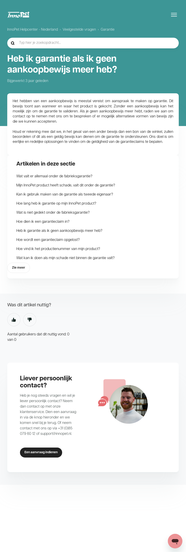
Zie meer (18, 268)
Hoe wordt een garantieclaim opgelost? (48, 240)
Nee (29, 319)
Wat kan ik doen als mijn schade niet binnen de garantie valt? (65, 258)
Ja (13, 319)
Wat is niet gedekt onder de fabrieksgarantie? (53, 213)
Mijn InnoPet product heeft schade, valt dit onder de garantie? (65, 185)
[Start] (18, 14)
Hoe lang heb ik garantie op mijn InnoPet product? (56, 203)
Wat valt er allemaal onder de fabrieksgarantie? (54, 176)
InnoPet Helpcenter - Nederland (32, 30)
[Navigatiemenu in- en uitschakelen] (174, 15)
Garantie (108, 30)
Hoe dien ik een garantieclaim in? (42, 222)
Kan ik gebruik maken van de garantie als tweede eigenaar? (64, 194)
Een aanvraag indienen (41, 452)
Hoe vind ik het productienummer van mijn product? (58, 249)
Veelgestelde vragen (79, 30)
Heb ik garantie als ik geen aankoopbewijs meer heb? (59, 231)
